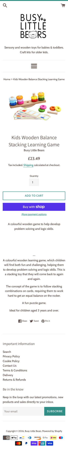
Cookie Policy (11, 361)
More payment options (34, 214)
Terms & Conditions (15, 370)
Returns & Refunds (14, 379)
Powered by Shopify (52, 431)
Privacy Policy (11, 356)
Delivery (8, 375)
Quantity (34, 176)
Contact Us (10, 365)
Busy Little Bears (33, 431)
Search (7, 352)
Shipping (28, 165)
